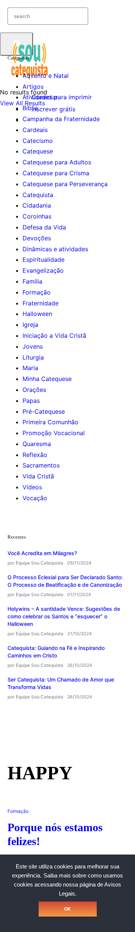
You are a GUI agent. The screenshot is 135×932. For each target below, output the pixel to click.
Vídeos (32, 487)
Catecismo (37, 140)
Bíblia (30, 108)
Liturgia (33, 357)
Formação (36, 292)
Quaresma (36, 444)
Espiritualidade (43, 259)
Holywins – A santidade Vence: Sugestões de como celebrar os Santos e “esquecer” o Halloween (64, 616)
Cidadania (36, 205)
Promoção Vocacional (53, 433)
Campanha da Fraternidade (61, 119)
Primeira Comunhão (50, 422)
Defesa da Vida (44, 227)
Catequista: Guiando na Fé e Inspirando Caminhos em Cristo (56, 652)
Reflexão (34, 454)
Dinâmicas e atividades (55, 249)
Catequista (37, 195)
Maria (30, 368)
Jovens (32, 346)
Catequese (37, 151)
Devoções (36, 238)
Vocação (34, 498)
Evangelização (43, 270)
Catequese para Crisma (55, 173)
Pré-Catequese (43, 411)
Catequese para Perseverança (65, 184)
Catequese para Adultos (56, 162)
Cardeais (35, 130)
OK (67, 909)
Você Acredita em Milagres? (42, 553)
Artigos (33, 86)
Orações (34, 389)
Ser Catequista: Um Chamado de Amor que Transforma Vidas (61, 683)
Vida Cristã (38, 476)
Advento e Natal (45, 75)
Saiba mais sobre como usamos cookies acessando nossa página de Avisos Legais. (68, 885)
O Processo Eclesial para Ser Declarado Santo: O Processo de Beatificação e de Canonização (65, 581)
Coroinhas (36, 216)
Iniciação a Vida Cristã (54, 335)
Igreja (30, 324)
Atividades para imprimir (57, 97)
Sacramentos (41, 465)
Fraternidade (40, 303)
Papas (31, 400)
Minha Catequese (47, 379)
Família (32, 281)
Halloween (37, 313)
